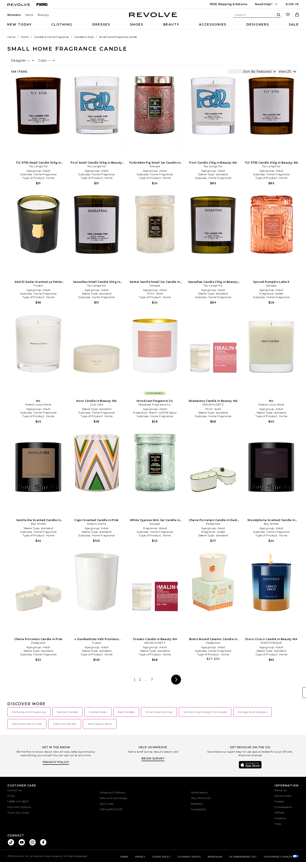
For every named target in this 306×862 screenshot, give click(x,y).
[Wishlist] (288, 15)
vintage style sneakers (252, 712)
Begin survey (153, 758)
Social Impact (283, 795)
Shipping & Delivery (112, 792)
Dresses (101, 24)
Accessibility (198, 809)
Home (11, 37)
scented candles (67, 712)
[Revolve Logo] (153, 17)
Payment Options (19, 807)
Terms (124, 856)
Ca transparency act (242, 856)
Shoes (136, 24)
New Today (19, 24)
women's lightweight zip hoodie (205, 712)
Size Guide (106, 803)
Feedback (197, 803)
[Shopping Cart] (297, 15)
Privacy (140, 856)
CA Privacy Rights (189, 856)
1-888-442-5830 (18, 801)
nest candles (126, 712)
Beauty (43, 15)
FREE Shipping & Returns (228, 4)
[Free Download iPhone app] (250, 768)
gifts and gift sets (64, 724)
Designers (257, 24)
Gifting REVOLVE (111, 809)
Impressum (215, 856)
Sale (294, 24)
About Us (280, 790)
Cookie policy (161, 856)
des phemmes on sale (27, 724)
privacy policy (56, 762)
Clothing (61, 24)
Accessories (212, 24)
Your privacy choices (278, 856)
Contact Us (14, 790)
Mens (29, 15)
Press (277, 823)
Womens (14, 15)
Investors (280, 818)
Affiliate (279, 812)
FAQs (11, 795)
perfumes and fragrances (29, 712)
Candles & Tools (84, 37)
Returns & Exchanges (113, 798)
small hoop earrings (159, 712)
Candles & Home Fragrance (51, 37)
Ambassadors (283, 807)
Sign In (292, 4)
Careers (279, 801)
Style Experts (199, 792)
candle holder (98, 712)
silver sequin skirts (100, 724)
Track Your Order (18, 812)
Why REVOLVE (201, 798)
